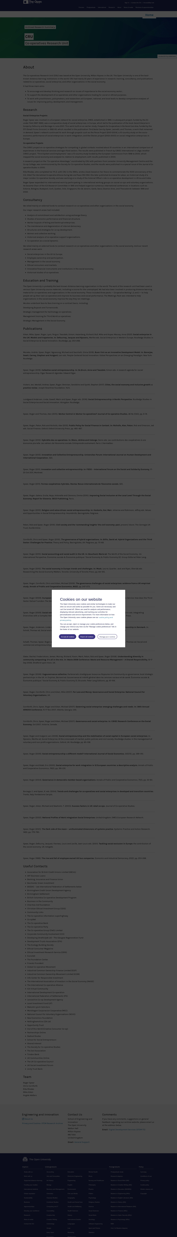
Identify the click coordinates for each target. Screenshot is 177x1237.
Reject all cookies (86, 637)
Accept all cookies (67, 637)
